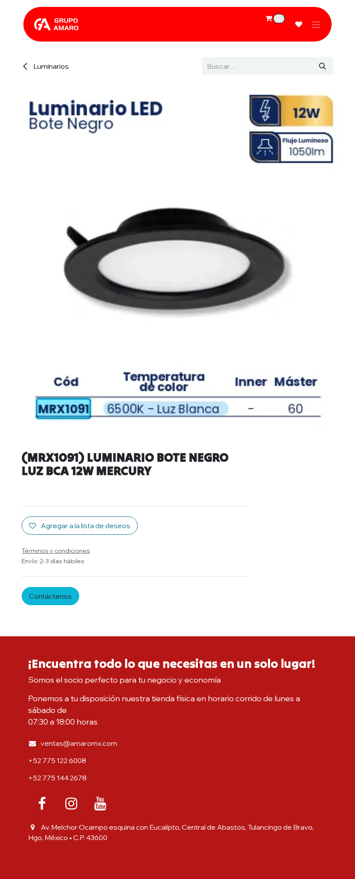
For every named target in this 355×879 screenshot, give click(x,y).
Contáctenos (50, 596)
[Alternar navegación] (316, 24)
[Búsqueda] (322, 66)
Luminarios (50, 66)
